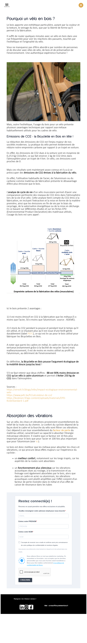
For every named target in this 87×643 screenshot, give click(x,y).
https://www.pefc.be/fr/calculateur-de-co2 (29, 395)
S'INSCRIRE (25, 580)
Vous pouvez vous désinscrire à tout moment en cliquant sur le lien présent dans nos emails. (42, 550)
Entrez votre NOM (25, 532)
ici (36, 441)
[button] (56, 600)
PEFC (30, 333)
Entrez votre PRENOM (27, 521)
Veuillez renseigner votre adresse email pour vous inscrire (41, 511)
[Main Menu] (81, 5)
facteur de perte (61, 430)
